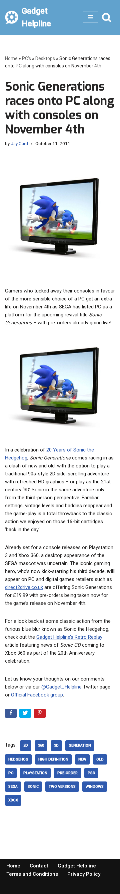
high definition (53, 759)
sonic (33, 786)
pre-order (67, 773)
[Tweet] (25, 714)
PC (10, 773)
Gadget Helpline (77, 866)
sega (13, 786)
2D (25, 745)
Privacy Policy (83, 874)
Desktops (45, 58)
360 (41, 745)
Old (100, 759)
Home (11, 58)
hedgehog (18, 759)
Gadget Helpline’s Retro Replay (69, 637)
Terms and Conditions (32, 874)
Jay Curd (19, 143)
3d (56, 745)
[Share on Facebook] (11, 714)
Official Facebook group (37, 695)
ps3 (91, 773)
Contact (39, 866)
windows (95, 786)
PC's (26, 58)
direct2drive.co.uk (24, 587)
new (82, 759)
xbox (13, 800)
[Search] (107, 17)
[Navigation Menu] (90, 17)
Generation (80, 745)
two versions (62, 786)
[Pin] (40, 714)
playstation (35, 773)
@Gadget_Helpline (61, 687)
